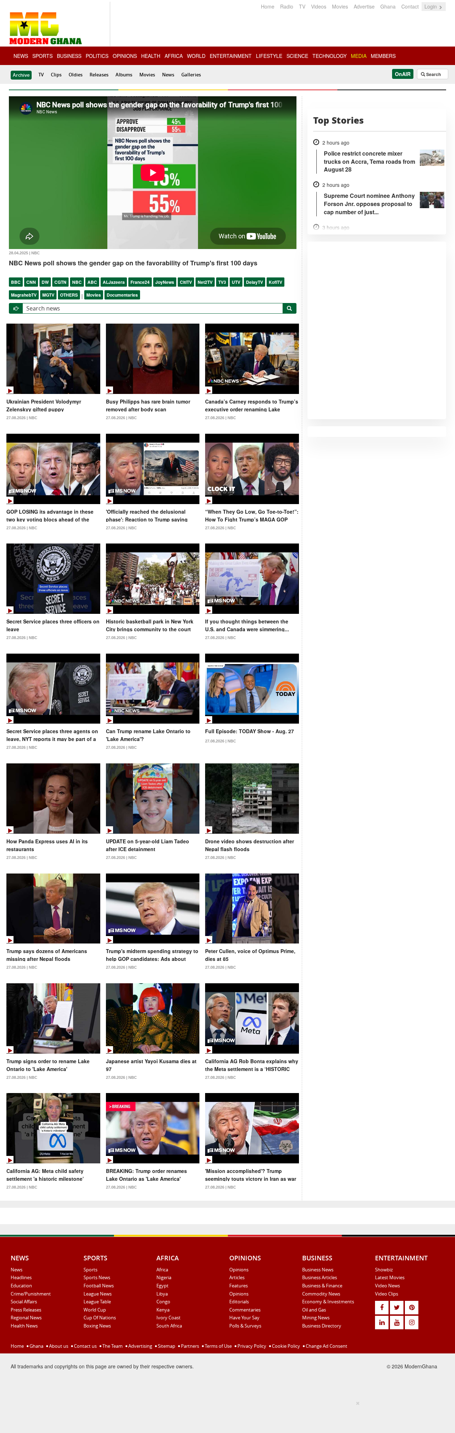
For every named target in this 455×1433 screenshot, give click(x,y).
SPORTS (42, 55)
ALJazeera (114, 282)
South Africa (169, 1326)
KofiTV (275, 282)
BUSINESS (69, 55)
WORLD (196, 55)
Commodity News (321, 1294)
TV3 (222, 282)
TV (302, 6)
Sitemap (166, 1346)
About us (58, 1346)
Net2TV (205, 282)
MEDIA (358, 55)
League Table (97, 1301)
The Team (112, 1346)
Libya (162, 1294)
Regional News (26, 1317)
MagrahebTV (24, 295)
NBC (77, 282)
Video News (387, 1285)
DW (45, 282)
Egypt (162, 1285)
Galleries (191, 74)
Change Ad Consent (326, 1346)
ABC (92, 282)
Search (433, 74)
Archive (21, 75)
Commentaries (245, 1310)
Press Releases (26, 1310)
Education (21, 1285)
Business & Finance (322, 1285)
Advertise (364, 6)
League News (98, 1294)
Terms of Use (218, 1346)
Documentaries (122, 295)
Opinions (238, 1269)
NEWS (21, 55)
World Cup (95, 1310)
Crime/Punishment (31, 1294)
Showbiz (384, 1269)
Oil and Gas (314, 1310)
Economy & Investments (328, 1301)
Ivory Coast (168, 1317)
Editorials (239, 1301)
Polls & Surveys (245, 1326)
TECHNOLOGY (329, 55)
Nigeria (163, 1277)
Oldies (75, 74)
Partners (189, 1346)
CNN (31, 282)
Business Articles (319, 1277)
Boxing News (97, 1326)
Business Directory (321, 1326)
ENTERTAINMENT (231, 55)
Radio (286, 6)
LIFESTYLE (269, 55)
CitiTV (186, 282)
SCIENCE (297, 55)
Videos (318, 6)
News (168, 74)
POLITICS (97, 55)
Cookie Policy (285, 1346)
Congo (163, 1301)
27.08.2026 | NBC (21, 418)
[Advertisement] (225, 1416)
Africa (162, 1269)
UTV (236, 282)
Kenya (163, 1310)
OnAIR (403, 73)
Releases (99, 74)
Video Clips (386, 1294)
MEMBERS (383, 55)
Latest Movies (390, 1277)
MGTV (48, 295)
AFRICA (174, 55)
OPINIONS (125, 55)
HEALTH (150, 55)
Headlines (21, 1277)
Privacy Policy (251, 1346)
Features (238, 1285)
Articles (237, 1277)
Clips (56, 74)
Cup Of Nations (100, 1317)
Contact (410, 6)
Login (431, 6)
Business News (317, 1269)
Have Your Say (244, 1317)
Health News (24, 1326)
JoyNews (164, 282)
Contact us (85, 1346)
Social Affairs (24, 1301)
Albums (124, 74)
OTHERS (69, 295)
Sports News (97, 1277)
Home (267, 6)
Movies (340, 6)
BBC (16, 282)
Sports (90, 1269)
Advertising (139, 1346)
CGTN (60, 282)
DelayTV (254, 282)
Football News (99, 1285)
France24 (140, 282)
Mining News (316, 1317)
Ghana (388, 6)
